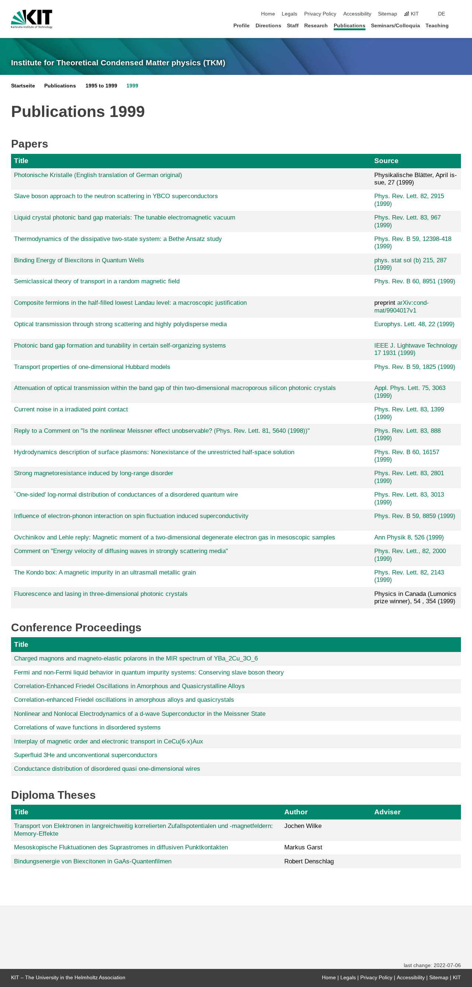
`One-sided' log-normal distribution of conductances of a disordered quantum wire (126, 494)
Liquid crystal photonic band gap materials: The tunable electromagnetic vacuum (124, 217)
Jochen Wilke (303, 825)
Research (316, 25)
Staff (293, 25)
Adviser (387, 812)
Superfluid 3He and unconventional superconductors (85, 755)
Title (21, 161)
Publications (349, 25)
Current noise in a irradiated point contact (71, 409)
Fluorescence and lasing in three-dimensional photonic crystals (101, 593)
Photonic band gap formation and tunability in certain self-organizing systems (120, 345)
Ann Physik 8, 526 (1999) (409, 537)
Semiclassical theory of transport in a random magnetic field (97, 281)
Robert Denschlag (309, 861)
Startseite (23, 86)
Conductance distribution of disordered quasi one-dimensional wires (107, 768)
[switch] (459, 14)
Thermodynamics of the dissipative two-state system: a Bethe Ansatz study (118, 238)
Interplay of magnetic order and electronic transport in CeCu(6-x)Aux (108, 741)
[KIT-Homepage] (31, 19)
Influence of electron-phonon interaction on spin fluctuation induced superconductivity (131, 516)
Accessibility (357, 14)
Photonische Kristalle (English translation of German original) (98, 175)
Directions (268, 25)
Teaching (437, 25)
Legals (289, 14)
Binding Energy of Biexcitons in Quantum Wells (79, 260)
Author (296, 812)
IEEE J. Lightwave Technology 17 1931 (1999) (416, 349)
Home (268, 14)
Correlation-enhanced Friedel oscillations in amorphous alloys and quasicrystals (124, 699)
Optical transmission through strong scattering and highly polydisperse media (120, 324)
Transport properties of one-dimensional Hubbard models (92, 366)
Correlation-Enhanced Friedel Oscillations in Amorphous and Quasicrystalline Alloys (129, 686)
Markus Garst (303, 847)
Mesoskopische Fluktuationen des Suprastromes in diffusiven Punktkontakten (121, 847)
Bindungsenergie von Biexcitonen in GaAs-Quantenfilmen (92, 861)
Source (386, 161)
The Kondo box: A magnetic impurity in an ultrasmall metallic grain (105, 572)
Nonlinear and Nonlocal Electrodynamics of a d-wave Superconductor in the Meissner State (140, 713)
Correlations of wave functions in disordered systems (87, 727)
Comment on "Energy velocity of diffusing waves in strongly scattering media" (121, 551)
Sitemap (387, 14)
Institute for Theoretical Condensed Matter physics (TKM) (118, 62)
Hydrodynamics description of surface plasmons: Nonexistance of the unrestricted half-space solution (154, 452)
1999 (132, 86)
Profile (241, 25)
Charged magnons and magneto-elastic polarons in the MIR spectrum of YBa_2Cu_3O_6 (136, 658)
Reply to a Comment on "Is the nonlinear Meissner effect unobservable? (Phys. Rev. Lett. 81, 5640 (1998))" (162, 430)
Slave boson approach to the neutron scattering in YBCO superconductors (116, 196)
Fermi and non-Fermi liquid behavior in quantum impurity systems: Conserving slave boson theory (149, 672)
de (441, 14)
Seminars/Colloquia (395, 25)
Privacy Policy (320, 14)
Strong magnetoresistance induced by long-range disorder (93, 473)
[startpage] (459, 25)
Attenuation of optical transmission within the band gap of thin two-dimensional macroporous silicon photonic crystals (175, 387)
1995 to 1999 (101, 86)
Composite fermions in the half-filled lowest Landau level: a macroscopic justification (130, 302)
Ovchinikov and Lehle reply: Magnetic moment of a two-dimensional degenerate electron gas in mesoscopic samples (174, 537)
